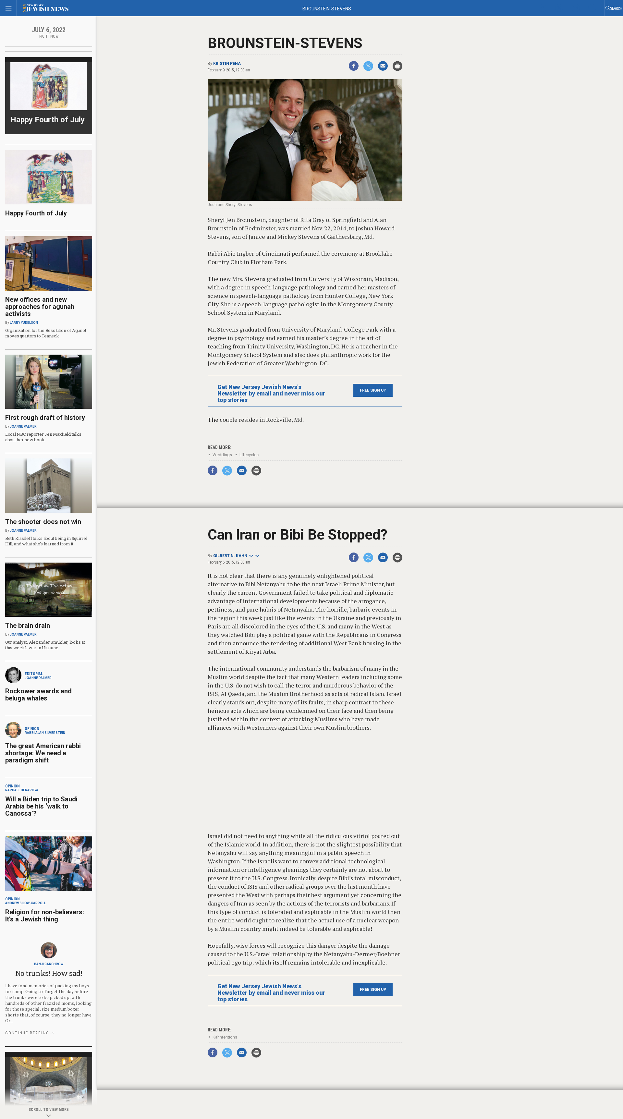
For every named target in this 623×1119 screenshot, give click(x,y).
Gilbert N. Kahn (230, 555)
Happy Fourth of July (47, 119)
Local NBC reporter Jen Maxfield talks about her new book (43, 437)
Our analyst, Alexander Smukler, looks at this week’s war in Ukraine (45, 645)
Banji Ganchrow (48, 964)
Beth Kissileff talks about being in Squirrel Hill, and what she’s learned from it (46, 541)
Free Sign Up (373, 390)
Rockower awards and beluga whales (38, 694)
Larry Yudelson (24, 322)
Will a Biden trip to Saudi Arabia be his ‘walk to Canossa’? (41, 806)
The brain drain (27, 625)
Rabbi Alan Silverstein (45, 733)
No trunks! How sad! (48, 973)
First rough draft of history (45, 417)
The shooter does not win (43, 522)
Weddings (222, 454)
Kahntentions (225, 1037)
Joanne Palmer (23, 426)
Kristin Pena (227, 63)
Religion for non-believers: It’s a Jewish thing (44, 915)
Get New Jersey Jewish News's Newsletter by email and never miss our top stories (271, 393)
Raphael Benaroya (21, 790)
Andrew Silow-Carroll (25, 903)
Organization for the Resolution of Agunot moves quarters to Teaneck (45, 333)
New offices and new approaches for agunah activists (39, 307)
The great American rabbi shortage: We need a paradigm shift (43, 753)
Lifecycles (249, 454)
